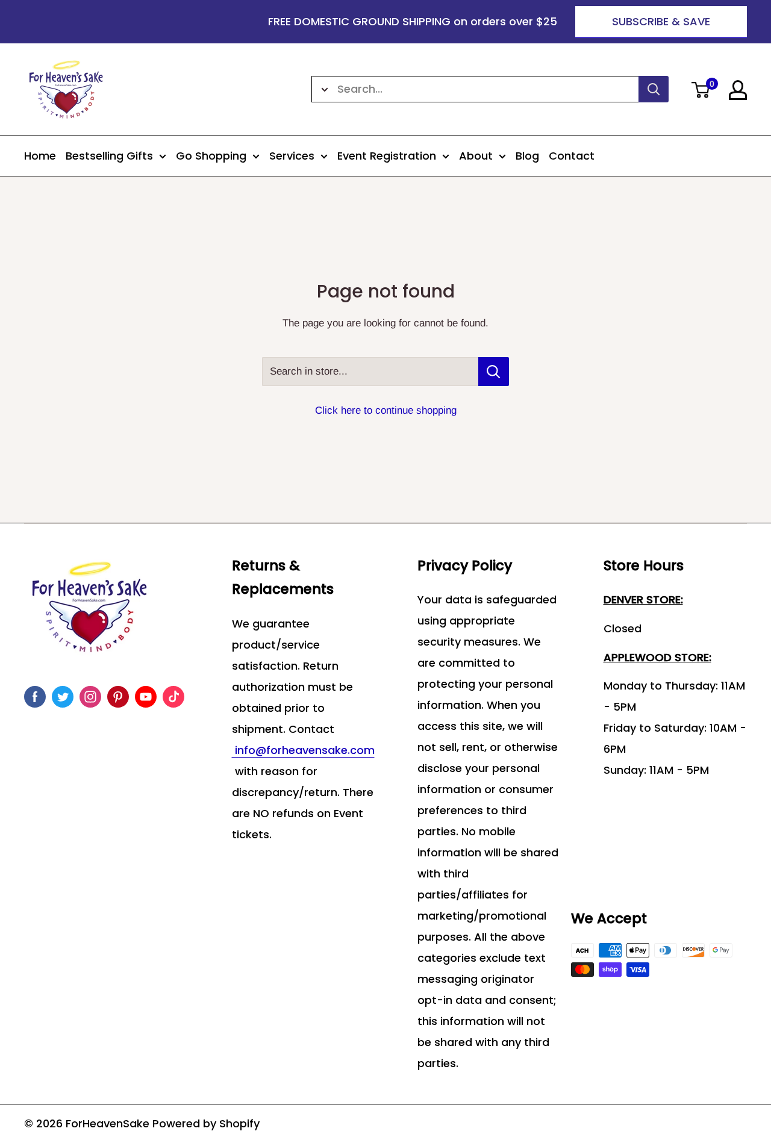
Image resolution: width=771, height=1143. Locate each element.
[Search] (653, 89)
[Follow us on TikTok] (173, 697)
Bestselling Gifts (109, 155)
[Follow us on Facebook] (35, 697)
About (476, 155)
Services (291, 155)
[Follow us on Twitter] (62, 697)
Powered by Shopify (206, 1123)
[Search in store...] (493, 371)
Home (40, 155)
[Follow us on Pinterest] (118, 697)
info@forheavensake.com (303, 750)
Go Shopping (211, 155)
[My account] (738, 90)
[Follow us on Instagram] (90, 697)
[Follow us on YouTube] (146, 697)
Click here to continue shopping (386, 410)
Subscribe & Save (661, 21)
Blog (527, 155)
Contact (572, 155)
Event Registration (386, 155)
